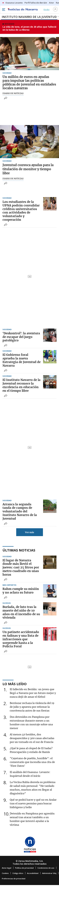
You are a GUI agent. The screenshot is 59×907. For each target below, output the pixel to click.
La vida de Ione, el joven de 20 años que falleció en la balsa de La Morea (29, 28)
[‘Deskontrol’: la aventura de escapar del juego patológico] (49, 335)
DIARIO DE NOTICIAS (13, 93)
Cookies (5, 873)
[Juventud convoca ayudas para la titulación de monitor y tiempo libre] (29, 141)
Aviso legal (6, 868)
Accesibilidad (32, 873)
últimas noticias (19, 550)
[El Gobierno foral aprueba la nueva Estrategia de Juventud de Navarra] (49, 356)
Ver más (29, 532)
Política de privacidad (24, 868)
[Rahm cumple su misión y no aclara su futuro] (49, 590)
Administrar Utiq (49, 873)
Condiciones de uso (45, 868)
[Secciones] (3, 9)
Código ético (17, 873)
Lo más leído (15, 683)
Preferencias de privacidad (13, 878)
